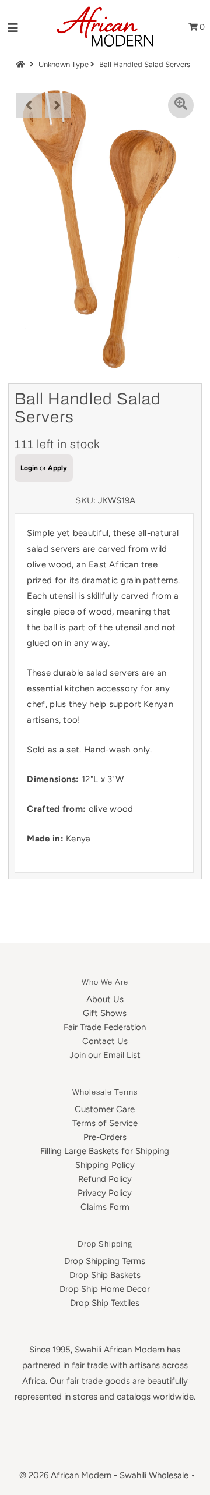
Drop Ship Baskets (105, 1275)
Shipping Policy (105, 1165)
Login (29, 468)
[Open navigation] (13, 27)
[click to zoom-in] (181, 105)
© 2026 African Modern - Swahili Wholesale (103, 1475)
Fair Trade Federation (105, 1027)
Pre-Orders (105, 1137)
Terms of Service (105, 1123)
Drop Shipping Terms (104, 1261)
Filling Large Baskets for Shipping (104, 1151)
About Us (105, 999)
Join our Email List (105, 1055)
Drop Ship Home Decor (105, 1289)
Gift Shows (105, 1013)
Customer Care (105, 1109)
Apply (57, 468)
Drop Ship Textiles (104, 1303)
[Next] (58, 105)
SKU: (85, 500)
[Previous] (29, 105)
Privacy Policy (105, 1193)
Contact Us (105, 1041)
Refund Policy (105, 1179)
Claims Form (105, 1207)
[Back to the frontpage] (22, 64)
